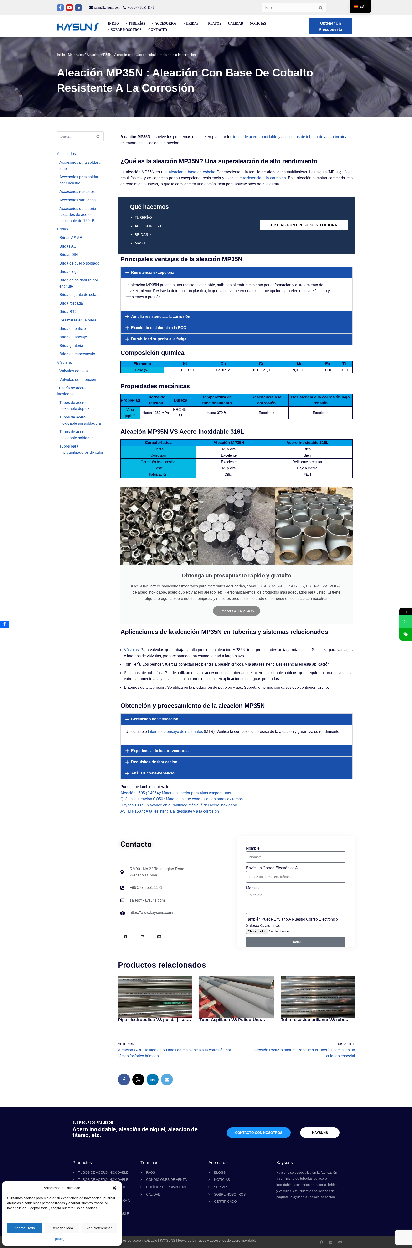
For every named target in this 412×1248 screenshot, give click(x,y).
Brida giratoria (71, 346)
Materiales (76, 54)
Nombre (253, 848)
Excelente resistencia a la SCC (158, 328)
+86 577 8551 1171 (141, 7)
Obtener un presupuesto (330, 26)
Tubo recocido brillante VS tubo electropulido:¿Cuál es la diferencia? (313, 1020)
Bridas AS (67, 246)
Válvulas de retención (77, 379)
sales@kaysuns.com (107, 7)
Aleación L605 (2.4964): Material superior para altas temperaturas (175, 793)
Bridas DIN (68, 255)
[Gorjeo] (138, 1079)
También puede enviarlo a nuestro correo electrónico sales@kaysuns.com (292, 922)
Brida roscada (71, 303)
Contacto (157, 29)
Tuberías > (145, 217)
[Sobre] (159, 936)
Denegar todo (62, 1228)
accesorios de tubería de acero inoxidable (317, 137)
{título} (60, 1239)
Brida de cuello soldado (79, 263)
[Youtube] (69, 7)
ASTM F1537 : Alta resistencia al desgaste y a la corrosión (169, 811)
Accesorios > (148, 226)
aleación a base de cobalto (192, 172)
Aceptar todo (24, 1228)
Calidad (235, 23)
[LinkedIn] (153, 1079)
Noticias (258, 23)
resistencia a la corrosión (264, 178)
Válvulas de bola (73, 371)
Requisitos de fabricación (154, 762)
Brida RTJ (68, 312)
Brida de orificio (72, 328)
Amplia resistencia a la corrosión (160, 317)
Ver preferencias (99, 1228)
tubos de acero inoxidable (255, 137)
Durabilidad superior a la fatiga (158, 339)
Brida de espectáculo (77, 354)
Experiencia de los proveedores (160, 751)
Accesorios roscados (77, 191)
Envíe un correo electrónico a (272, 868)
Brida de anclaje (73, 337)
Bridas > (143, 235)
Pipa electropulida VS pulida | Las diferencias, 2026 (152, 1020)
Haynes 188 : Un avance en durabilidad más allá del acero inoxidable (179, 805)
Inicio (113, 23)
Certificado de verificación (154, 719)
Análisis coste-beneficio (153, 773)
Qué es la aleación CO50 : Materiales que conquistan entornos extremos (181, 799)
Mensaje (253, 888)
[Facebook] (60, 7)
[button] (114, 1188)
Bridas (62, 229)
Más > (140, 243)
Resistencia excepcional (153, 272)
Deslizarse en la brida (77, 320)
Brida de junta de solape (80, 295)
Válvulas (64, 363)
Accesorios (66, 154)
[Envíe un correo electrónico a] (167, 1079)
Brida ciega (69, 272)
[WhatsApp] (405, 621)
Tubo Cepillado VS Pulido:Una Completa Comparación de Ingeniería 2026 (230, 1020)
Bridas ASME (70, 238)
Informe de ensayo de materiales (175, 731)
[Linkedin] (78, 7)
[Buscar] (321, 7)
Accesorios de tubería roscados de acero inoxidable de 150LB (77, 215)
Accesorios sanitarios (77, 200)
